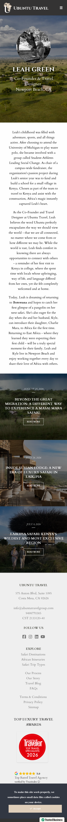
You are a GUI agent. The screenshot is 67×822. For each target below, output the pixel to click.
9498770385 (33, 613)
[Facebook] (24, 637)
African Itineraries (33, 659)
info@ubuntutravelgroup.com (33, 608)
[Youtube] (43, 637)
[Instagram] (30, 637)
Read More (33, 421)
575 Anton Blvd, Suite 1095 (33, 593)
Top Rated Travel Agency (31, 778)
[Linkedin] (37, 637)
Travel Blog (33, 683)
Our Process (33, 673)
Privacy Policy (33, 702)
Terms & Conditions (33, 697)
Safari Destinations (33, 654)
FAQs (33, 688)
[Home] (26, 7)
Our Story (33, 678)
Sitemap (33, 707)
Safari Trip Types (33, 665)
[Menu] (61, 7)
